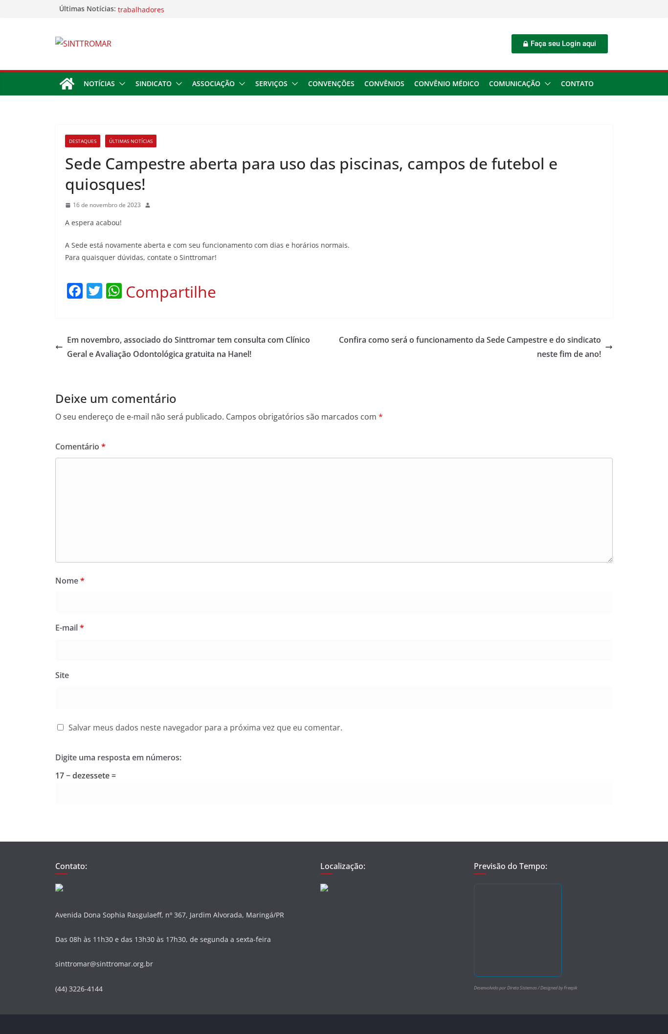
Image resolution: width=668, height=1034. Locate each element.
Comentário (80, 446)
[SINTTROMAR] (67, 83)
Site (62, 675)
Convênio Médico (446, 83)
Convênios (384, 83)
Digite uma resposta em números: (118, 757)
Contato (577, 83)
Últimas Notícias (131, 141)
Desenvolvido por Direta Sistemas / (507, 988)
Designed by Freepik (558, 988)
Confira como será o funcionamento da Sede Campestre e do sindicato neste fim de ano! (470, 346)
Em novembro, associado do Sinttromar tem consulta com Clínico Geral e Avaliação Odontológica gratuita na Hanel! (188, 346)
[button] (120, 84)
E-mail (69, 627)
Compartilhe (171, 292)
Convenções (331, 83)
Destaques (82, 141)
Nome (70, 580)
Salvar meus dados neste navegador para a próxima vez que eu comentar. (205, 727)
